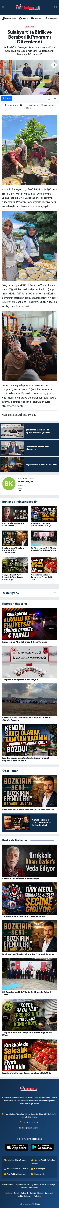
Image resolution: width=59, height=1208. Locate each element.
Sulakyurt (28, 1196)
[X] (24, 1139)
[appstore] (17, 1148)
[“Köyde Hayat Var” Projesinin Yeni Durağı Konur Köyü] (15, 565)
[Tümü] (55, 593)
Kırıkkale (29, 27)
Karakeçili (49, 1193)
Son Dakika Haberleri (16, 1174)
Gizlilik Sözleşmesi (29, 1188)
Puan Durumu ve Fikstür (17, 1169)
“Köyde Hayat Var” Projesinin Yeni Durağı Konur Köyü (12, 577)
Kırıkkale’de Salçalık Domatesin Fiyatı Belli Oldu (41, 577)
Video (37, 18)
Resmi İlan (10, 18)
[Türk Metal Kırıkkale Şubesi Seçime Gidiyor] (44, 514)
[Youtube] (34, 1139)
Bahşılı (16, 1193)
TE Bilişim (36, 1204)
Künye (53, 1184)
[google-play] (42, 1148)
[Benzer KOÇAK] (9, 484)
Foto (25, 18)
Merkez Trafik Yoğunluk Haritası (43, 1161)
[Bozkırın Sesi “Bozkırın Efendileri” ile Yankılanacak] (15, 538)
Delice (40, 1193)
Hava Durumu (8, 1184)
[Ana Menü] (3, 7)
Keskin (20, 1196)
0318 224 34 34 (31, 1122)
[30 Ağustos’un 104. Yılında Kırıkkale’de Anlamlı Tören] (44, 538)
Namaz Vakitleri (22, 1184)
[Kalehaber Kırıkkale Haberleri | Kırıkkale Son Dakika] (28, 7)
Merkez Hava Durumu (17, 1160)
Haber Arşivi (39, 1174)
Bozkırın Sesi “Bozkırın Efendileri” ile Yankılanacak (13, 550)
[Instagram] (29, 1139)
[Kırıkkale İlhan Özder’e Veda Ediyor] (15, 514)
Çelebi (33, 1193)
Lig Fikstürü (36, 1184)
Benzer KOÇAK (13, 105)
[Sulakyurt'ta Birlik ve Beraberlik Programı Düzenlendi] (29, 77)
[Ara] (55, 7)
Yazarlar (52, 18)
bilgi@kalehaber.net (31, 1128)
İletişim (45, 1184)
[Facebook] (19, 1139)
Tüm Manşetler (40, 1169)
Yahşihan (38, 1196)
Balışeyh (24, 1193)
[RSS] (39, 1139)
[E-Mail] (20, 490)
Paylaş (8, 98)
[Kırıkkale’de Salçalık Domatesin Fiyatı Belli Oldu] (44, 565)
